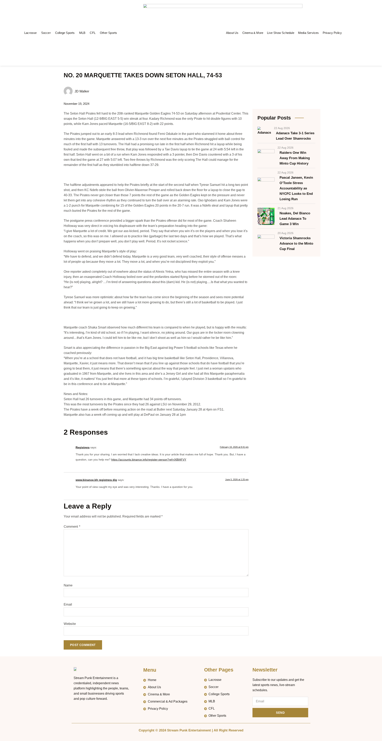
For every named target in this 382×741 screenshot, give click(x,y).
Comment (72, 526)
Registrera (83, 447)
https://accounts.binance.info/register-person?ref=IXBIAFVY (148, 459)
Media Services (308, 32)
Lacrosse (30, 32)
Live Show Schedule (280, 32)
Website (70, 624)
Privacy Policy (332, 32)
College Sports (65, 32)
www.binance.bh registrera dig (96, 479)
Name (68, 585)
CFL (93, 32)
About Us (232, 32)
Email (68, 604)
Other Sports (108, 32)
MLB (82, 32)
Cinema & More (252, 32)
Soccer (46, 32)
